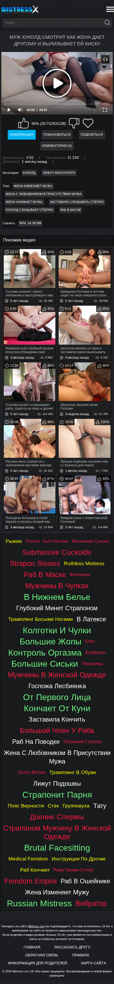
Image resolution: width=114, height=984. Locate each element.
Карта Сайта (93, 963)
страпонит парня (57, 794)
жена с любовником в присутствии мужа (43, 194)
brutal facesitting (57, 848)
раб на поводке (36, 741)
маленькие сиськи (90, 541)
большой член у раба (57, 730)
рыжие (14, 541)
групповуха (76, 806)
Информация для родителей (37, 963)
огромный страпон (82, 741)
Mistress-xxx (36, 926)
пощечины (92, 663)
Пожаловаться (57, 135)
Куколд (29, 173)
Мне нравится (23, 123)
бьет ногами (55, 541)
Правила (80, 955)
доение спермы (57, 817)
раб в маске (70, 210)
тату (99, 805)
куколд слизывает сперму (29, 210)
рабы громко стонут (74, 870)
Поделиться (92, 135)
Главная (32, 947)
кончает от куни (57, 708)
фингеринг (80, 574)
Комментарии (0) (57, 146)
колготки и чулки (57, 630)
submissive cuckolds (57, 552)
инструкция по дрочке (79, 859)
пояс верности (26, 806)
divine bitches (32, 772)
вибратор (91, 903)
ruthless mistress (84, 563)
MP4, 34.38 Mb (30, 223)
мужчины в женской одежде (57, 675)
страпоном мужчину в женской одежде (57, 832)
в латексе (91, 619)
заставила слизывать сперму (76, 202)
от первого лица (57, 697)
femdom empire (30, 881)
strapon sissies (35, 563)
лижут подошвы (57, 783)
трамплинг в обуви (72, 772)
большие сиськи (44, 664)
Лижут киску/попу (59, 173)
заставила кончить (57, 719)
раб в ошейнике (85, 881)
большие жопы (50, 641)
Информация (21, 135)
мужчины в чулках (57, 586)
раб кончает (35, 870)
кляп (90, 641)
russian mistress (39, 903)
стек (53, 806)
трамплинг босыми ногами (40, 619)
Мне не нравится (74, 123)
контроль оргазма (45, 652)
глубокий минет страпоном (57, 608)
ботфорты (95, 652)
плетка (33, 541)
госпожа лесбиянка (57, 685)
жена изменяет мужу (33, 186)
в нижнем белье (57, 597)
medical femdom (28, 859)
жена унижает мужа (24, 202)
